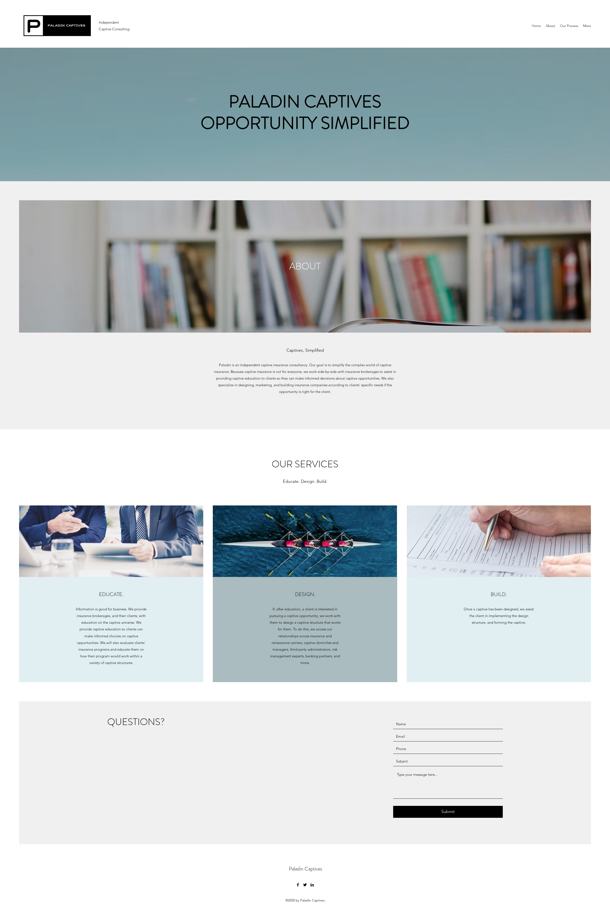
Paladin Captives (305, 868)
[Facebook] (297, 884)
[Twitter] (305, 884)
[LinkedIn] (312, 884)
